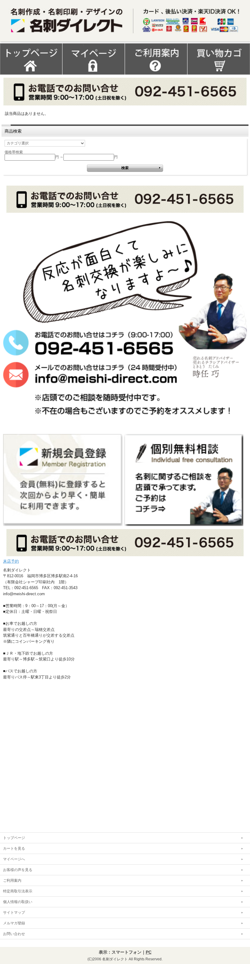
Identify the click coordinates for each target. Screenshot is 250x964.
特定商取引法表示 (17, 891)
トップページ (14, 838)
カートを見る (14, 848)
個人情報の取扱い (17, 902)
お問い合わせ (14, 934)
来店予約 (11, 561)
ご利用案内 (12, 880)
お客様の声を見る (17, 870)
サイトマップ (14, 912)
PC (149, 952)
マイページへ (14, 859)
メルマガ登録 (14, 923)
